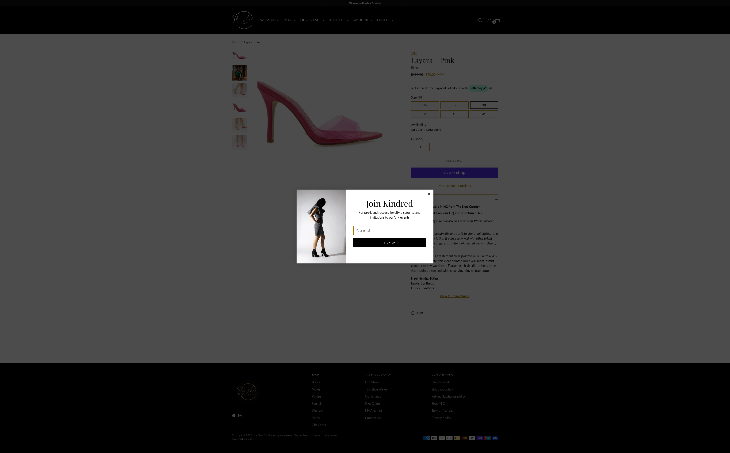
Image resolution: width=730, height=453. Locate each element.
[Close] (429, 194)
